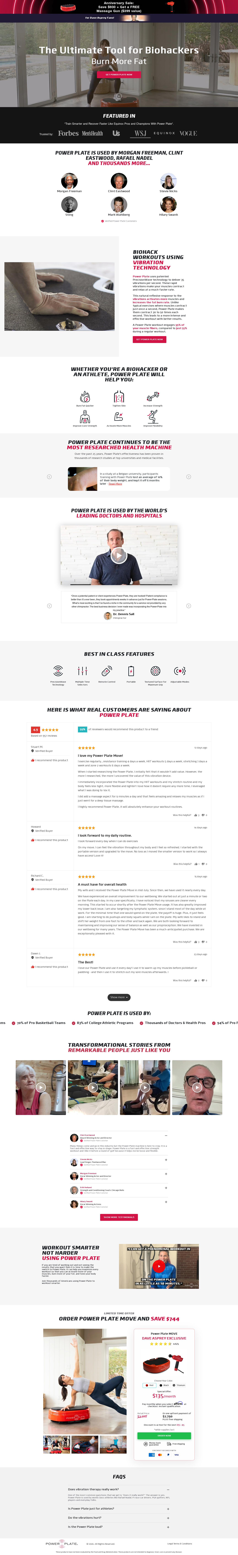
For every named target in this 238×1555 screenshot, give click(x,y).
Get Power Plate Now (119, 75)
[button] (49, 477)
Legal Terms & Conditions (179, 1544)
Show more (117, 997)
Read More (115, 484)
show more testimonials (119, 1217)
